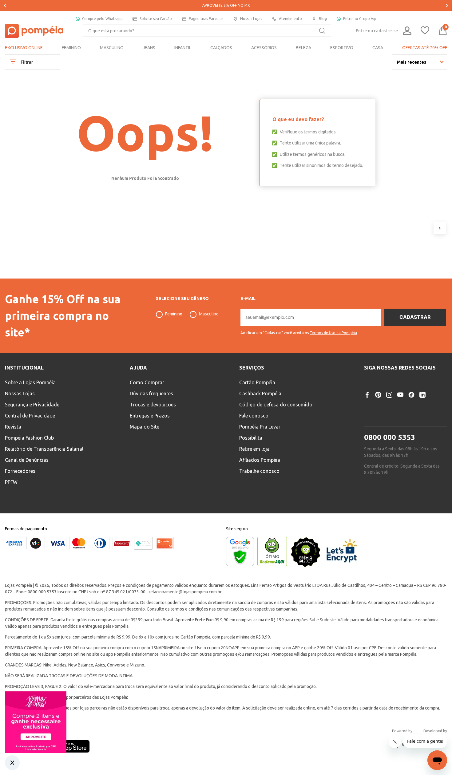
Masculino (209, 313)
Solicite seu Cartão (156, 19)
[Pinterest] (378, 395)
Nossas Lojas (251, 19)
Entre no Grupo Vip (359, 19)
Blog (323, 19)
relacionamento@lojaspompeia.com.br (185, 591)
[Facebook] (367, 395)
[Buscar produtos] (322, 30)
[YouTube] (400, 395)
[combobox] (207, 31)
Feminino (173, 313)
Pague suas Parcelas (206, 19)
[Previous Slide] (5, 5)
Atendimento (290, 19)
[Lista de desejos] (425, 31)
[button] (298, 330)
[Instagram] (389, 395)
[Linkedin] (422, 395)
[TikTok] (411, 395)
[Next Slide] (447, 5)
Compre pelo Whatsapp (102, 19)
